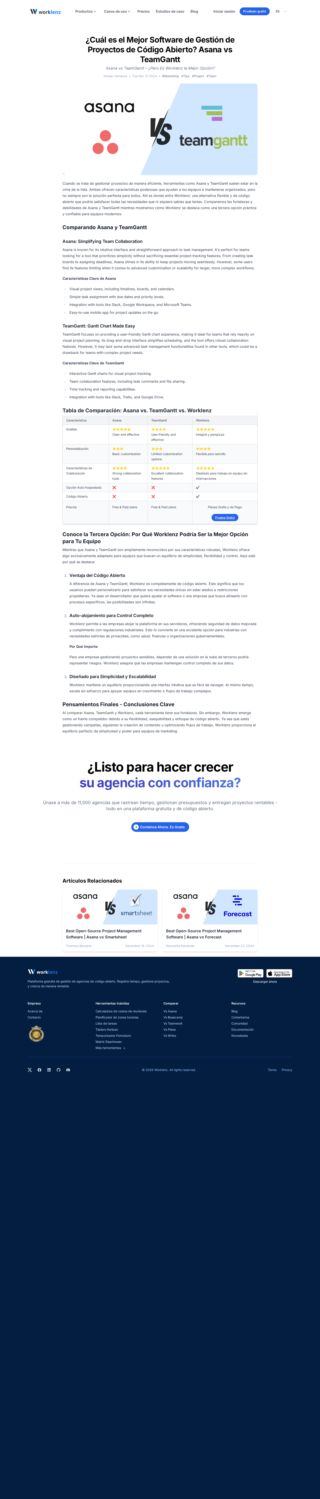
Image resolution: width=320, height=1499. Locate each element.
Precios (143, 11)
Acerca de (35, 1011)
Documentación (242, 1029)
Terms (272, 1070)
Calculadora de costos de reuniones (121, 1011)
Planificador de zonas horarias (117, 1017)
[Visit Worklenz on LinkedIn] (49, 1070)
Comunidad (239, 1023)
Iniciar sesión (224, 11)
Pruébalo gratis (254, 11)
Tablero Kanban (107, 1029)
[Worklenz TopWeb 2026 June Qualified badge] (36, 1033)
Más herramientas (110, 1048)
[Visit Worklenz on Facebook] (39, 1070)
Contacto (34, 1017)
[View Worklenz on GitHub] (58, 1070)
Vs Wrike (169, 1035)
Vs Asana (170, 1011)
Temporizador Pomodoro (113, 1035)
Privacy (287, 1070)
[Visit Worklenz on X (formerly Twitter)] (30, 1070)
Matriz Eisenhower (109, 1042)
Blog (194, 11)
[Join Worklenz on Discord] (68, 1070)
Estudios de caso (170, 11)
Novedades (239, 1035)
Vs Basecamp (173, 1017)
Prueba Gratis (225, 517)
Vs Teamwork (173, 1023)
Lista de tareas (106, 1023)
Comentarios (240, 1017)
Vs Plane (169, 1029)
